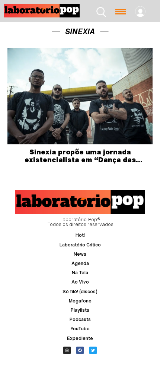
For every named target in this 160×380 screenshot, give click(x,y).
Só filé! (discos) (80, 291)
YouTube (80, 328)
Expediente (80, 338)
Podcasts (80, 319)
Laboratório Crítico (80, 244)
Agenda (80, 263)
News (80, 254)
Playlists (80, 310)
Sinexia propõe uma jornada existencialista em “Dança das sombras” (80, 159)
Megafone (80, 300)
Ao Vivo (80, 281)
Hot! (80, 235)
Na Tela (80, 272)
